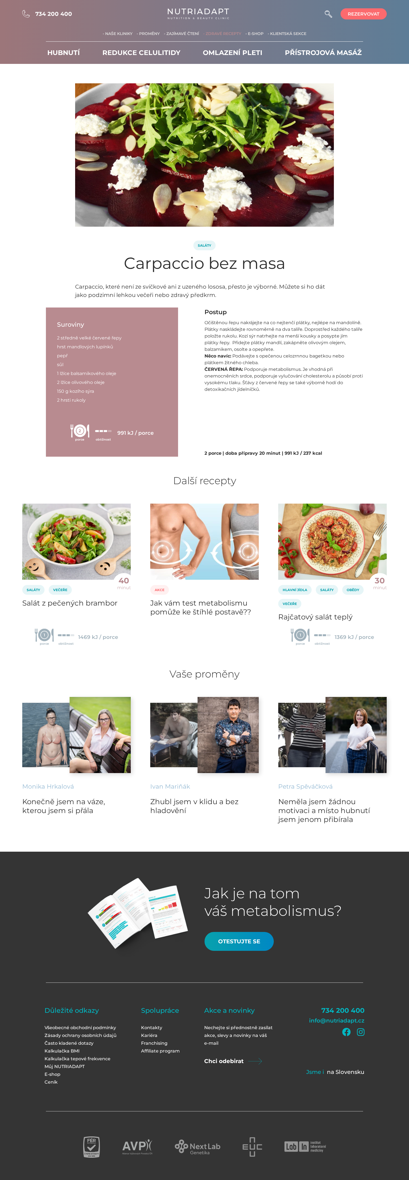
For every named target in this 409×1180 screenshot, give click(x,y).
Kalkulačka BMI (62, 1051)
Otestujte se (239, 941)
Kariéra (149, 1035)
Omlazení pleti (232, 53)
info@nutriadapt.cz (336, 1020)
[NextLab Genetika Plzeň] (197, 1146)
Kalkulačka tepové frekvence (77, 1058)
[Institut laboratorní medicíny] (305, 1147)
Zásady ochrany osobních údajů (81, 1035)
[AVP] (137, 1147)
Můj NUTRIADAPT (65, 1066)
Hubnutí (63, 53)
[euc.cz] (252, 1147)
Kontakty (151, 1027)
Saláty (204, 245)
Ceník (51, 1082)
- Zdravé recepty (222, 33)
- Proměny (148, 33)
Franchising (154, 1043)
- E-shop (254, 33)
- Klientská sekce (287, 33)
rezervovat (364, 14)
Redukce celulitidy (141, 53)
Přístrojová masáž (323, 53)
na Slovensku (345, 1072)
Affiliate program (160, 1051)
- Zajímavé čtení (181, 33)
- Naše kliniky (117, 33)
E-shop (52, 1074)
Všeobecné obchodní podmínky (80, 1027)
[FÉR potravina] (91, 1147)
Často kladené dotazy (69, 1043)
